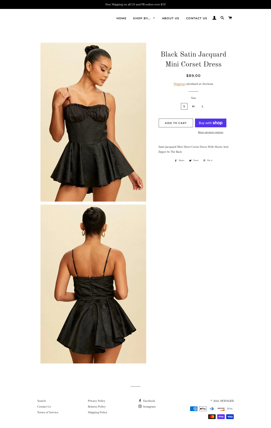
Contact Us (196, 18)
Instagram (149, 406)
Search (41, 401)
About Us (170, 18)
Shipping (179, 84)
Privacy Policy (96, 401)
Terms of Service (47, 412)
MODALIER (227, 401)
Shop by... (142, 18)
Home (121, 18)
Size (193, 98)
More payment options (210, 132)
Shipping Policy (97, 412)
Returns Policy (97, 406)
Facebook (148, 401)
